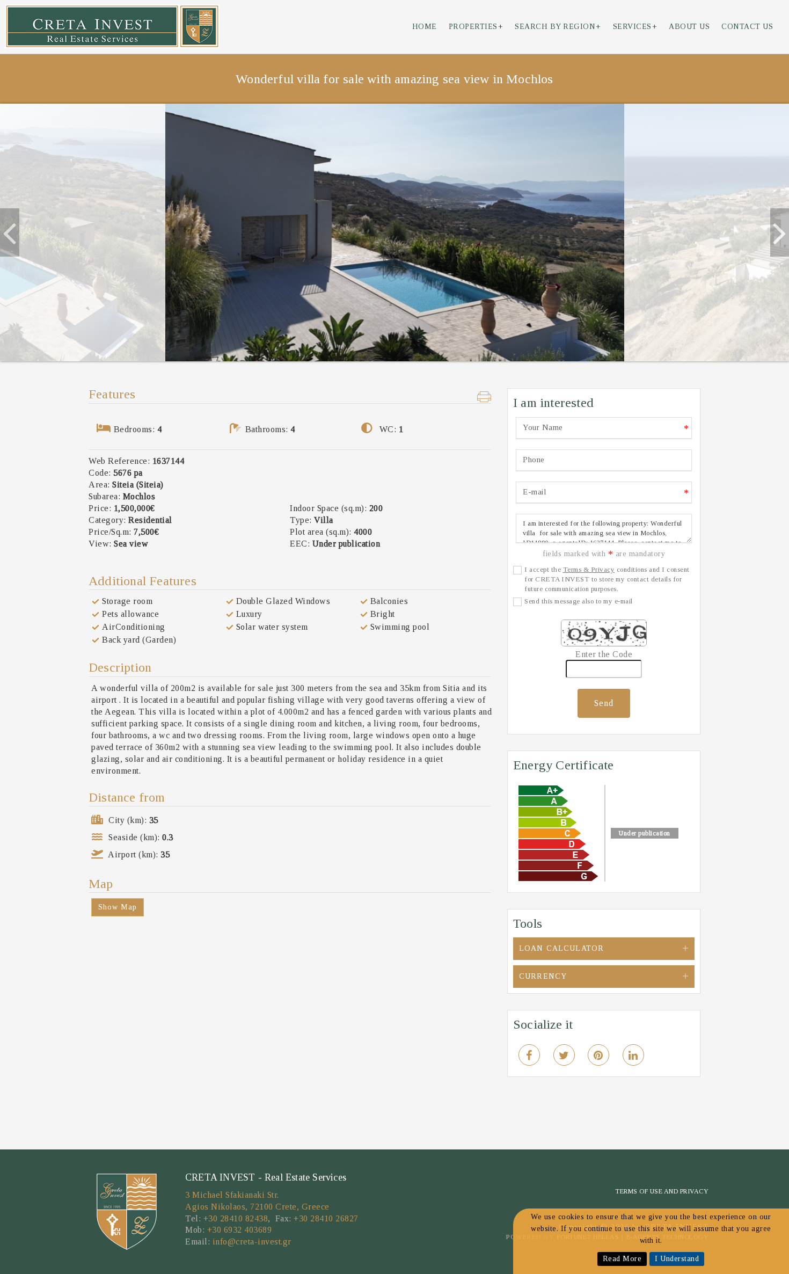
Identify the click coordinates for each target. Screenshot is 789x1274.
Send (603, 703)
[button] (484, 398)
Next (778, 232)
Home (424, 27)
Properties (476, 27)
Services (635, 27)
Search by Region (558, 27)
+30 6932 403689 (239, 1229)
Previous (8, 232)
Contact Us (747, 27)
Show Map (117, 907)
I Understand (677, 1259)
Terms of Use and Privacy (661, 1191)
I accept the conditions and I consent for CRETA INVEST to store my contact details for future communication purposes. (607, 579)
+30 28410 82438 (235, 1218)
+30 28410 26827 (326, 1218)
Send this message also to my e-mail (578, 601)
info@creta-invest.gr (252, 1241)
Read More (622, 1259)
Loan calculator (561, 948)
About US (689, 27)
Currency (543, 976)
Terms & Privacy (589, 569)
